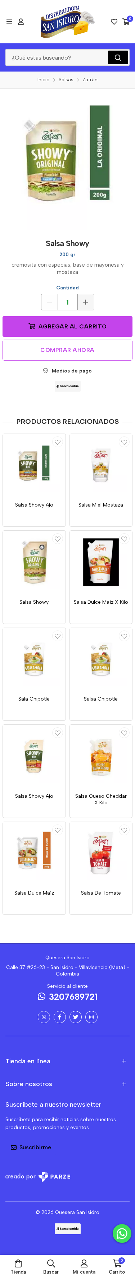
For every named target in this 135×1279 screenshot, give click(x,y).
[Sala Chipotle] (34, 659)
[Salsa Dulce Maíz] (34, 853)
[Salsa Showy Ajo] (34, 465)
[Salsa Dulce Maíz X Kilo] (101, 562)
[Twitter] (75, 1017)
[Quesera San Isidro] (67, 22)
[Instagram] (91, 1017)
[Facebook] (60, 1017)
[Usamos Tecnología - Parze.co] (37, 1177)
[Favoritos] (114, 21)
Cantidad (67, 288)
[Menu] (9, 22)
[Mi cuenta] (21, 21)
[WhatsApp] (44, 1017)
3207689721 (73, 996)
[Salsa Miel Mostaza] (101, 465)
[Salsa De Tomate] (101, 853)
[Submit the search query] (118, 57)
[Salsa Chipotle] (101, 659)
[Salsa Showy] (34, 562)
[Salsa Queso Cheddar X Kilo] (101, 756)
